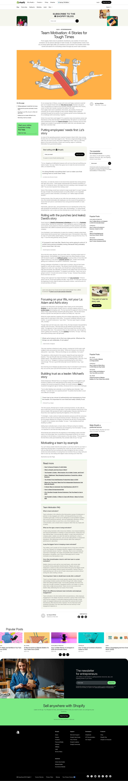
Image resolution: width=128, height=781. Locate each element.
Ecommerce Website (60, 766)
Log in (97, 2)
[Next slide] (67, 654)
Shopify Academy (74, 742)
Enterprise (52, 2)
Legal (56, 749)
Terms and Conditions (100, 687)
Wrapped (43, 308)
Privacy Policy (102, 170)
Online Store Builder (60, 762)
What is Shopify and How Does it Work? (55, 470)
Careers (57, 737)
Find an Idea (24, 7)
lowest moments (63, 121)
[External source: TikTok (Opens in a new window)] (103, 776)
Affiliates (57, 746)
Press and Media (59, 742)
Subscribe (111, 682)
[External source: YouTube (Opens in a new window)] (95, 776)
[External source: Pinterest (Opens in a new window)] (110, 776)
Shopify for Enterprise (105, 739)
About (56, 735)
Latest (45, 7)
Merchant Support (74, 735)
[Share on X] (82, 617)
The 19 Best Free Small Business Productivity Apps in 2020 (61, 479)
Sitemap (58, 777)
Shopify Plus (103, 737)
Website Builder (59, 764)
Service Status (58, 751)
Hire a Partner (73, 739)
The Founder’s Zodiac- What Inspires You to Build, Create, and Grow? (64, 472)
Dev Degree (88, 739)
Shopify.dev (88, 735)
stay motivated (74, 278)
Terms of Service (39, 777)
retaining (66, 331)
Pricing (46, 2)
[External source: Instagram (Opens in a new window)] (99, 776)
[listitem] (64, 642)
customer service (64, 259)
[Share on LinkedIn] (86, 617)
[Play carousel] (64, 654)
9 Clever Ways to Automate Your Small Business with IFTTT (61, 487)
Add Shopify (94, 435)
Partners (57, 744)
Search (108, 7)
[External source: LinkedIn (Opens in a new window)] (106, 776)
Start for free (106, 2)
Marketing (39, 7)
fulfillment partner (62, 258)
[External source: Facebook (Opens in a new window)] (88, 776)
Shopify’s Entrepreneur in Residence (60, 222)
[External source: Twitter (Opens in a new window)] (92, 776)
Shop (101, 735)
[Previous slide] (60, 654)
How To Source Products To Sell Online (55, 467)
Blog (18, 7)
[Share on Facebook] (79, 617)
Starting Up (32, 7)
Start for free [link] (79, 154)
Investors (57, 739)
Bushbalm (83, 222)
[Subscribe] (77, 21)
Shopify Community (75, 744)
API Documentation (90, 737)
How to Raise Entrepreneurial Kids (54, 489)
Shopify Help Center (75, 737)
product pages (45, 310)
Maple (79, 384)
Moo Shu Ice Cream (66, 104)
